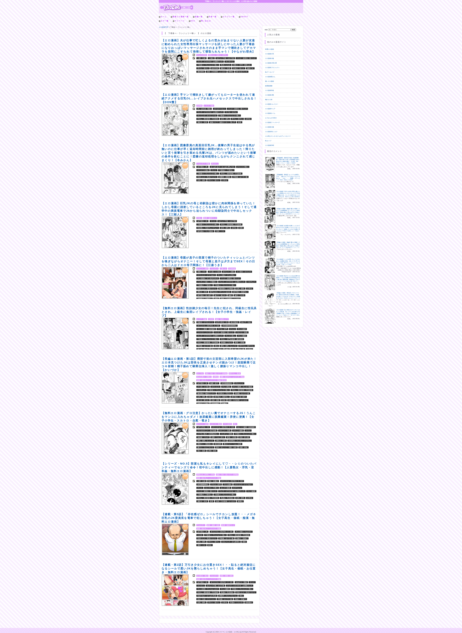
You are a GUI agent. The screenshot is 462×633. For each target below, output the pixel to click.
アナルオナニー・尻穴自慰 (207, 430)
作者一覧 (213, 17)
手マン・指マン (203, 68)
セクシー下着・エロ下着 (225, 58)
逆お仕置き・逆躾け (204, 377)
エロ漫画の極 (269, 127)
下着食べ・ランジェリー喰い (208, 65)
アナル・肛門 (222, 329)
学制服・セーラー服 (240, 177)
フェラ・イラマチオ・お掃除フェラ (210, 61)
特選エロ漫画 (269, 49)
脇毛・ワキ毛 (239, 295)
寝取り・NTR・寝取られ (241, 65)
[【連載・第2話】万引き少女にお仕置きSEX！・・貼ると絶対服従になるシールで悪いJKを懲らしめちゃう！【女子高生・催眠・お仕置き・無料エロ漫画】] (175, 590)
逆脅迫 (215, 377)
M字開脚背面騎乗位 (229, 326)
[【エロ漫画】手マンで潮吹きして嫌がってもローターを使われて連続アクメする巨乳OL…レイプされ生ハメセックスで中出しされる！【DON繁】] (175, 120)
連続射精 (201, 72)
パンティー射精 (226, 434)
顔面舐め (249, 602)
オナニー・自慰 (202, 268)
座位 (216, 346)
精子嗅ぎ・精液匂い (240, 292)
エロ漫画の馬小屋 (271, 63)
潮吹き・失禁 (225, 68)
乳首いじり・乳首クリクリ (207, 177)
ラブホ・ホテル (231, 112)
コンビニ (201, 586)
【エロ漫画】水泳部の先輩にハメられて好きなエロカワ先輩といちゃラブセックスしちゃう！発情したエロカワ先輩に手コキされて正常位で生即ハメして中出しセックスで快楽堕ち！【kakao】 (288, 229)
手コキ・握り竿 (203, 349)
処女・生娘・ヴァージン (206, 599)
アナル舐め (227, 484)
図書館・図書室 (224, 177)
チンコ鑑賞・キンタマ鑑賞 (242, 387)
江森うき (223, 268)
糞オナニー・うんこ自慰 (232, 444)
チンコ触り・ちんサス (243, 532)
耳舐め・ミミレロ (236, 602)
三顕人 (199, 218)
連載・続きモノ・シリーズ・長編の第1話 (211, 380)
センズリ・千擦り (211, 488)
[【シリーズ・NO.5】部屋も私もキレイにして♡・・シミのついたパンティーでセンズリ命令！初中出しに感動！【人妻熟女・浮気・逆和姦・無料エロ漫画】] (175, 489)
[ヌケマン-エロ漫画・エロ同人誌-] (176, 5)
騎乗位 (231, 72)
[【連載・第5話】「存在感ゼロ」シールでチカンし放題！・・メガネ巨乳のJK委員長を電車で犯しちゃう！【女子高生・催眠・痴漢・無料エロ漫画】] (175, 539)
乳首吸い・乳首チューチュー (208, 228)
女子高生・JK (202, 167)
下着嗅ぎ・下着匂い (226, 170)
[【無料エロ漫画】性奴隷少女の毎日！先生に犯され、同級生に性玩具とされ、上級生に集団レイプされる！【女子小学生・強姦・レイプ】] (175, 333)
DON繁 (199, 106)
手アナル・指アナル (246, 346)
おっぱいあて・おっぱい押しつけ (222, 167)
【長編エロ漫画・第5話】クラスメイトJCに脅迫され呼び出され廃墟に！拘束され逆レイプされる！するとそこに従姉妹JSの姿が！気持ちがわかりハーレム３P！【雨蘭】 (288, 296)
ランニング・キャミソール (207, 115)
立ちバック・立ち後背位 (231, 542)
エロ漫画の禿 (269, 54)
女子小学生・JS (222, 322)
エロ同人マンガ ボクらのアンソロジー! (277, 136)
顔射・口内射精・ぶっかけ (216, 72)
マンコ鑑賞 (242, 336)
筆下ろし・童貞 (234, 373)
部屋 (239, 122)
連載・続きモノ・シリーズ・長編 (232, 377)
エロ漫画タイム (270, 113)
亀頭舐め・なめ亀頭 (226, 288)
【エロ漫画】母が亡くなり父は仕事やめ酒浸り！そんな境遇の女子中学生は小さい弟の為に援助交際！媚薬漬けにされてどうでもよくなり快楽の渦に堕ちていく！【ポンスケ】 (288, 279)
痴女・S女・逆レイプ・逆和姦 (216, 373)
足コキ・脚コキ (203, 400)
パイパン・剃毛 (241, 332)
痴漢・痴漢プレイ (210, 218)
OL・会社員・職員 (204, 109)
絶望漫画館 (268, 86)
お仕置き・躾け (202, 576)
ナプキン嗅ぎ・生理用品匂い (208, 434)
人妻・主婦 (201, 58)
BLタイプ (268, 141)
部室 (223, 400)
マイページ (180, 21)
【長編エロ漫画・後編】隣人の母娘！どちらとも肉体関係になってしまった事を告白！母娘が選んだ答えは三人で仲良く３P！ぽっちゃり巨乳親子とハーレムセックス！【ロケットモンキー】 (288, 212)
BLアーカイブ (269, 72)
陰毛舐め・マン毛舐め (205, 231)
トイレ (248, 430)
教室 (227, 349)
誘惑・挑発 (212, 451)
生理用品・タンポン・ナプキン (239, 441)
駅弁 (210, 545)
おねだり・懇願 (241, 582)
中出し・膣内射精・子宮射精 (208, 119)
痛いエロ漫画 (269, 81)
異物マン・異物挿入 (205, 444)
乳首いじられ (225, 65)
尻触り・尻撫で (241, 538)
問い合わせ (206, 21)
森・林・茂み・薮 (238, 349)
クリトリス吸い (242, 167)
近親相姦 (232, 268)
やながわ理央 (201, 55)
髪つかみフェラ (241, 72)
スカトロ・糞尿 (215, 424)
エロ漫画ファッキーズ (272, 122)
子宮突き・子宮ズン (225, 393)
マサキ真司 (227, 424)
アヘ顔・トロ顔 (214, 272)
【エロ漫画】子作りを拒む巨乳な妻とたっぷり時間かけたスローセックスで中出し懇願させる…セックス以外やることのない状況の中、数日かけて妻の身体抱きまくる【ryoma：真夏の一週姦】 (288, 195)
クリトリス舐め (203, 170)
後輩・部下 (214, 383)
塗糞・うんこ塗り (218, 437)
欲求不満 (215, 68)
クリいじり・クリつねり (206, 275)
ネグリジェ (237, 488)
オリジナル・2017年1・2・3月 (221, 532)
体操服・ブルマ (226, 342)
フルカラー (214, 268)
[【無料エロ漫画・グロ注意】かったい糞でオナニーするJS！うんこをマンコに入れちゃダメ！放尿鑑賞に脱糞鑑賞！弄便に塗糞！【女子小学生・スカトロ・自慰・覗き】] (175, 438)
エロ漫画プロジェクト (272, 67)
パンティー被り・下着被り (207, 282)
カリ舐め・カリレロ (244, 272)
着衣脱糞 (218, 444)
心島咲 (211, 319)
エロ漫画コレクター (271, 104)
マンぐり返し (230, 336)
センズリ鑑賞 (225, 488)
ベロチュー (251, 282)
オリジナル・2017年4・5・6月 (208, 326)
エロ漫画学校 (269, 90)
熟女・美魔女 (213, 481)
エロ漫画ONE (269, 145)
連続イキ (250, 68)
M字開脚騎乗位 (227, 383)
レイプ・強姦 (209, 106)
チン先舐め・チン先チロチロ (208, 278)
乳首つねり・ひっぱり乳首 (207, 596)
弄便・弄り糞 (244, 437)
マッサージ (229, 61)
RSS (193, 21)
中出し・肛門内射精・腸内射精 (232, 339)
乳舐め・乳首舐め (227, 498)
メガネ (200, 535)
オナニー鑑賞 (238, 430)
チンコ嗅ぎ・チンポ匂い (226, 275)
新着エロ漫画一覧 (181, 17)
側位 (241, 596)
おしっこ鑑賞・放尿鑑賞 (206, 329)
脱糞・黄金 (243, 447)
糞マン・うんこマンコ (205, 447)
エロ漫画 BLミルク (271, 131)
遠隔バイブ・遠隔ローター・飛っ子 (222, 122)
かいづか (200, 373)
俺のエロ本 (268, 99)
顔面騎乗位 (215, 403)
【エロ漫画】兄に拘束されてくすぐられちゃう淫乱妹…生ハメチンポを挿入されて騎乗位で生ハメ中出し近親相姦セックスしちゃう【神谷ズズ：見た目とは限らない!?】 (288, 313)
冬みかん (215, 164)
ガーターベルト (219, 109)
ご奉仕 (211, 58)
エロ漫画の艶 (269, 95)
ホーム (164, 17)
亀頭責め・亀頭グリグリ (206, 393)
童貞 (210, 397)
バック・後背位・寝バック (246, 58)
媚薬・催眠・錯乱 (213, 525)
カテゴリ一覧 (229, 17)
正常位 (248, 119)
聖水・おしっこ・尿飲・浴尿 (226, 447)
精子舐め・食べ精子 (205, 295)
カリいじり (215, 387)
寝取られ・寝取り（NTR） (218, 55)
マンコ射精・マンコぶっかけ (208, 589)
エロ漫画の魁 (269, 58)
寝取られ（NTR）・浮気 (205, 475)
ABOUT (244, 17)
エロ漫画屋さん (270, 77)
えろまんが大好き (271, 118)
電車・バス (220, 231)
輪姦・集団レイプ (222, 319)
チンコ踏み (226, 387)
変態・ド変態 (239, 342)
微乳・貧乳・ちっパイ (228, 346)
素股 (244, 542)
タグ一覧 (165, 21)
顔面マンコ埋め (203, 403)
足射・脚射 (215, 400)
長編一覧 (199, 17)
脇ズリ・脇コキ (220, 295)
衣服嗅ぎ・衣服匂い (205, 299)
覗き (235, 424)
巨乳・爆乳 (225, 119)
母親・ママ (201, 272)
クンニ (214, 170)
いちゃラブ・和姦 (203, 164)
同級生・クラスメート (205, 322)
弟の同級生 (234, 322)
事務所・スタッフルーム (228, 596)
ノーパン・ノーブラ (205, 332)
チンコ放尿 (242, 329)
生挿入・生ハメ (238, 68)
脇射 (230, 295)
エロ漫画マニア (270, 109)
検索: (266, 30)
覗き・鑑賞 (201, 451)
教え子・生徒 (246, 322)
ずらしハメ (239, 383)
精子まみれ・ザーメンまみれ (220, 292)
